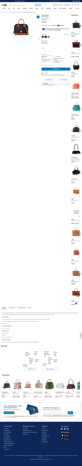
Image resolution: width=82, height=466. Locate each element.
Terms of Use (6, 455)
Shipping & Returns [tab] (22, 307)
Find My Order (7, 430)
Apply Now (25, 434)
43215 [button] (48, 60)
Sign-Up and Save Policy (57, 415)
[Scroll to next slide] (79, 387)
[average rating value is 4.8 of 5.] (44, 19)
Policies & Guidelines (8, 445)
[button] (31, 360)
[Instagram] (68, 429)
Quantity (43, 48)
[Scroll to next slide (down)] (76, 303)
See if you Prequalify (57, 29)
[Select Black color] (45, 37)
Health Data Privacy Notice (21, 455)
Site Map (76, 455)
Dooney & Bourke (45, 15)
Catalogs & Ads (7, 449)
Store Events (44, 434)
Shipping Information (8, 441)
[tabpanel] (41, 327)
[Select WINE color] (43, 37)
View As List (66, 34)
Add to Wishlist (64, 79)
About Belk (44, 426)
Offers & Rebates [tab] (12, 307)
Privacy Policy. (66, 415)
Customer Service (8, 426)
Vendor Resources (46, 436)
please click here (22, 342)
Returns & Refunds (8, 432)
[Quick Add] (79, 29)
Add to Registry (49, 79)
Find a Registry (7, 436)
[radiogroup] (56, 42)
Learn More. (50, 29)
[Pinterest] (65, 429)
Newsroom (44, 432)
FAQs (5, 447)
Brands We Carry (45, 430)
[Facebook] (62, 429)
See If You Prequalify (9, 412)
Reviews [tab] (29, 307)
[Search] (10, 5)
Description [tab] (4, 307)
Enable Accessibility (76, 1)
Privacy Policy (12, 455)
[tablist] (41, 307)
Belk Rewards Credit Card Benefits (30, 432)
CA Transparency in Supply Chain (67, 455)
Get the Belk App (65, 432)
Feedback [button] (40, 457)
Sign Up (70, 412)
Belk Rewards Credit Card (29, 426)
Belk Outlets (44, 439)
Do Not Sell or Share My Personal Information (52, 455)
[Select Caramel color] (48, 37)
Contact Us (6, 428)
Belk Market (44, 438)
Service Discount (7, 439)
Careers (43, 428)
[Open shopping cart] (78, 5)
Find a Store (6, 434)
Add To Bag (56, 69)
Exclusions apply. (71, 415)
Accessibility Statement (39, 455)
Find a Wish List (7, 438)
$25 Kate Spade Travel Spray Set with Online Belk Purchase (53, 74)
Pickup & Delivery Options (9, 443)
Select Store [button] (56, 59)
